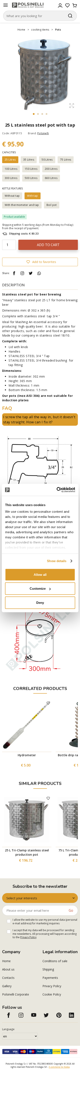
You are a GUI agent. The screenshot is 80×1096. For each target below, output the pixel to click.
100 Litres (11, 169)
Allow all (40, 574)
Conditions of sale (54, 961)
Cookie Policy (51, 994)
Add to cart (48, 244)
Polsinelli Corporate (15, 994)
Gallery (7, 986)
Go (71, 910)
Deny (40, 602)
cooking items (40, 29)
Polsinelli (43, 133)
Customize (38, 588)
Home (21, 29)
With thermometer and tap (22, 205)
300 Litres (11, 178)
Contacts (8, 978)
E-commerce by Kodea (59, 1066)
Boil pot (52, 205)
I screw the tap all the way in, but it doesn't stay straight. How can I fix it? (39, 419)
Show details (56, 561)
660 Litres (51, 178)
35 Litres (28, 159)
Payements (50, 978)
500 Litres (31, 178)
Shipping (48, 969)
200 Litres (51, 169)
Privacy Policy (28, 937)
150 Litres (31, 169)
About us (8, 969)
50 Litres (47, 159)
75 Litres (65, 159)
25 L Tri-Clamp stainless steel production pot (27, 852)
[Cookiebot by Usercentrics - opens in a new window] (57, 490)
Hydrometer (27, 755)
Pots (58, 29)
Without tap (12, 196)
